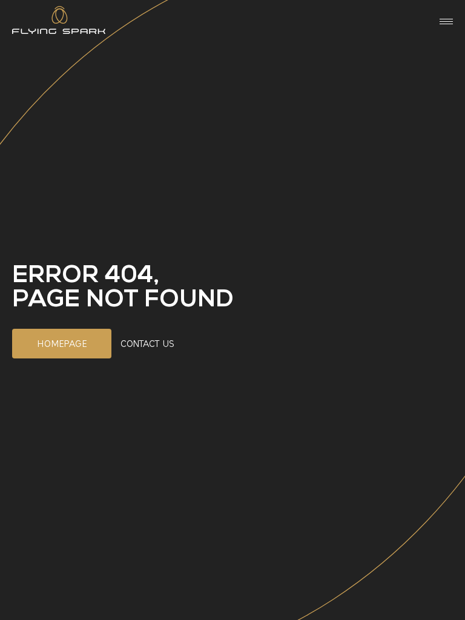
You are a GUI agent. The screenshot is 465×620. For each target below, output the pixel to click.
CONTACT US (147, 343)
